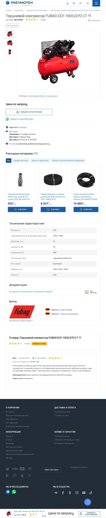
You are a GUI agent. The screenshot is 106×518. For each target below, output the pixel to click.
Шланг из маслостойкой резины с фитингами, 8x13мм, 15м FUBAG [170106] (85, 197)
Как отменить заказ (14, 451)
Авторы (9, 458)
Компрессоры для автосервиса (37, 10)
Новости (9, 436)
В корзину (22, 209)
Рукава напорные (21, 160)
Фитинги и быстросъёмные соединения (68, 160)
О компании (12, 407)
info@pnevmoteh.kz (78, 467)
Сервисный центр (62, 436)
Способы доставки (62, 412)
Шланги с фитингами (40, 160)
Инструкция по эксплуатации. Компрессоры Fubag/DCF (31, 292)
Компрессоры (19, 10)
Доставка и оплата (65, 407)
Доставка (13, 131)
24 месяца (21, 127)
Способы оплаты (61, 415)
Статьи (9, 440)
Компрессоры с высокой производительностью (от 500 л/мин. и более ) (75, 10)
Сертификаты (12, 419)
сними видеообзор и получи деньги (43, 96)
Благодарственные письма (17, 426)
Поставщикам (12, 423)
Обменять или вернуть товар (67, 440)
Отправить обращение (64, 443)
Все (8, 160)
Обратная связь (52, 470)
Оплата (12, 144)
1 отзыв (43, 20)
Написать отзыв (39, 344)
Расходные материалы (21, 153)
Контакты (10, 412)
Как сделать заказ (14, 447)
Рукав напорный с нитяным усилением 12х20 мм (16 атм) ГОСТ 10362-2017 (53, 197)
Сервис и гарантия (64, 432)
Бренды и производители (17, 415)
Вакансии (10, 443)
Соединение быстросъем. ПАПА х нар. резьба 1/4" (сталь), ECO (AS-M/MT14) (19, 197)
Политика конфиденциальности (20, 454)
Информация (13, 432)
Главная (8, 10)
